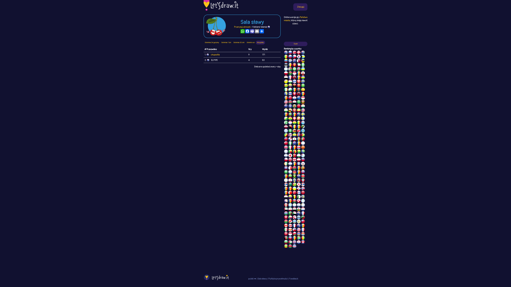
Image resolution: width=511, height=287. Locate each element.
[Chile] (286, 160)
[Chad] (290, 65)
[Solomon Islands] (286, 118)
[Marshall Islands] (290, 61)
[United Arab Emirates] (286, 209)
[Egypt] (286, 77)
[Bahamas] (303, 57)
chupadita (215, 54)
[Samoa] (286, 139)
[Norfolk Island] (303, 65)
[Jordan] (290, 242)
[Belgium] (294, 197)
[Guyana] (303, 135)
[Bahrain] (290, 193)
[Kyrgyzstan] (299, 86)
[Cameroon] (294, 151)
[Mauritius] (303, 77)
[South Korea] (299, 57)
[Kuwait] (299, 65)
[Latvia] (286, 127)
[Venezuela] (286, 61)
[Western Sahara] (299, 168)
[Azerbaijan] (294, 201)
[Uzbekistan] (299, 156)
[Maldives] (290, 114)
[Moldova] (299, 139)
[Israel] (303, 143)
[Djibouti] (290, 90)
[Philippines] (294, 230)
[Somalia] (286, 131)
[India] (303, 106)
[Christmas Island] (303, 151)
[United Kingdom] (286, 147)
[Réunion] (286, 188)
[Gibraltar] (303, 73)
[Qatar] (299, 61)
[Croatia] (299, 242)
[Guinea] (303, 238)
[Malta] (290, 168)
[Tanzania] (303, 127)
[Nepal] (294, 217)
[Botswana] (299, 217)
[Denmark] (299, 53)
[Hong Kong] (286, 217)
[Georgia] (294, 160)
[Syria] (286, 197)
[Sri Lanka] (303, 168)
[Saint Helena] (299, 176)
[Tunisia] (294, 94)
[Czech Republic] (294, 57)
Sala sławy (262, 278)
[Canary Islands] (303, 226)
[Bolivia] (294, 123)
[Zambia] (290, 213)
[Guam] (290, 106)
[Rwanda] (303, 69)
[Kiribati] (303, 234)
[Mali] (299, 123)
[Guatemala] (303, 201)
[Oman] (294, 234)
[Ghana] (290, 118)
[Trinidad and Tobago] (294, 77)
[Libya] (299, 102)
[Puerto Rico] (290, 226)
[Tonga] (286, 143)
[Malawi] (290, 246)
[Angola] (294, 86)
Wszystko (260, 42)
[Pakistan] (286, 123)
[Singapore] (303, 98)
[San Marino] (290, 172)
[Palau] (303, 118)
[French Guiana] (286, 98)
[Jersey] (299, 184)
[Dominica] (294, 106)
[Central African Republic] (299, 209)
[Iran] (290, 209)
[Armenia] (299, 234)
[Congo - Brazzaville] (286, 135)
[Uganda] (303, 102)
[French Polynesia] (290, 180)
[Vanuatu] (290, 73)
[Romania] (294, 127)
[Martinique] (294, 114)
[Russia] (290, 53)
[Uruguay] (303, 205)
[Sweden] (303, 114)
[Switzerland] (294, 118)
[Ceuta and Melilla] (299, 77)
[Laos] (286, 168)
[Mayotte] (303, 164)
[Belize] (299, 164)
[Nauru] (303, 81)
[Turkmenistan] (290, 184)
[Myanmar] (290, 98)
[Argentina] (286, 69)
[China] (299, 106)
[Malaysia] (303, 110)
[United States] (286, 102)
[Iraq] (294, 209)
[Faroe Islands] (290, 135)
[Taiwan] (303, 221)
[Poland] (286, 73)
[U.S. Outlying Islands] (299, 143)
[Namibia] (299, 69)
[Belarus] (294, 168)
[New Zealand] (286, 106)
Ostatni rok (251, 42)
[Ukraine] (294, 188)
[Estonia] (286, 65)
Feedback (293, 278)
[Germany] (294, 172)
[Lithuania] (290, 176)
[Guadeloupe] (294, 147)
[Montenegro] (294, 110)
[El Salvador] (286, 156)
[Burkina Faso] (286, 221)
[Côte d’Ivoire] (286, 164)
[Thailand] (290, 94)
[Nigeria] (290, 143)
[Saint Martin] (290, 77)
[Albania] (299, 94)
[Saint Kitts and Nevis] (303, 217)
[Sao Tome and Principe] (286, 86)
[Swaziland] (299, 180)
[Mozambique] (303, 61)
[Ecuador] (290, 86)
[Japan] (290, 156)
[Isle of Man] (286, 234)
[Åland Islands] (290, 201)
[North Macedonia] (303, 147)
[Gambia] (286, 213)
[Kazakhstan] (290, 205)
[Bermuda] (290, 160)
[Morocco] (303, 193)
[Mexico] (286, 230)
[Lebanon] (294, 139)
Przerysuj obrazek (242, 27)
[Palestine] (286, 193)
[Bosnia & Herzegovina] (286, 94)
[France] (294, 226)
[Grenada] (286, 246)
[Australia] (294, 61)
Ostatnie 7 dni (226, 42)
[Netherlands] (303, 209)
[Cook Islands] (299, 98)
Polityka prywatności (278, 278)
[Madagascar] (290, 69)
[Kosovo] (286, 114)
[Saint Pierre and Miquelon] (303, 197)
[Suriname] (303, 176)
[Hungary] (290, 81)
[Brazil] (294, 69)
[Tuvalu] (303, 156)
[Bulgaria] (286, 242)
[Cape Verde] (294, 246)
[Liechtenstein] (303, 160)
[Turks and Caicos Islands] (299, 213)
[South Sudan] (286, 176)
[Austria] (299, 160)
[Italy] (290, 147)
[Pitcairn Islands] (303, 53)
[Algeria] (299, 197)
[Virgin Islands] (299, 221)
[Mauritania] (303, 86)
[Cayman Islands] (299, 226)
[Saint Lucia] (303, 131)
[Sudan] (294, 213)
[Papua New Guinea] (290, 127)
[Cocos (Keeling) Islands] (294, 143)
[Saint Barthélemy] (303, 213)
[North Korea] (294, 53)
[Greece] (286, 151)
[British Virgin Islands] (299, 114)
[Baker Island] (299, 230)
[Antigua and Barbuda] (303, 180)
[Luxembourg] (290, 123)
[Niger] (286, 110)
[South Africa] (299, 238)
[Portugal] (303, 139)
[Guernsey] (290, 230)
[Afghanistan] (286, 238)
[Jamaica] (294, 176)
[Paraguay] (294, 98)
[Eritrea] (299, 131)
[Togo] (294, 184)
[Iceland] (294, 242)
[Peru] (286, 205)
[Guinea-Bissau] (299, 151)
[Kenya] (290, 102)
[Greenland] (299, 201)
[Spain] (303, 90)
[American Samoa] (286, 201)
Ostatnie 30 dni (238, 42)
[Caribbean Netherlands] (294, 90)
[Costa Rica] (299, 147)
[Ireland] (286, 90)
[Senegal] (286, 57)
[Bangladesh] (299, 90)
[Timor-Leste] (294, 156)
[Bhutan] (299, 118)
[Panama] (290, 139)
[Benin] (290, 151)
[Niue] (286, 81)
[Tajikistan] (294, 164)
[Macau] (290, 131)
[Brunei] (290, 110)
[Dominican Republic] (299, 188)
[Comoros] (290, 217)
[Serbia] (286, 184)
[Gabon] (294, 135)
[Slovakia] (303, 172)
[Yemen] (294, 102)
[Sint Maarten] (290, 188)
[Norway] (303, 188)
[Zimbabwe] (294, 131)
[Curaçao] (299, 127)
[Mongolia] (299, 135)
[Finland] (294, 81)
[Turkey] (294, 193)
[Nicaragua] (290, 164)
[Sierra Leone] (294, 205)
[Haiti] (290, 238)
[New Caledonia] (303, 230)
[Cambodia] (303, 242)
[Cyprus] (286, 180)
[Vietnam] (294, 65)
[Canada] (286, 226)
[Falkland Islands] (286, 53)
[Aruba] (294, 221)
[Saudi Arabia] (286, 172)
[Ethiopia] (299, 110)
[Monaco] (294, 73)
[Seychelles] (290, 221)
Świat (296, 44)
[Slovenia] (290, 57)
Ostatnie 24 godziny (212, 42)
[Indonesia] (290, 234)
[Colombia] (290, 197)
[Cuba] (299, 193)
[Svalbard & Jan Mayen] (299, 172)
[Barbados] (294, 180)
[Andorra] (294, 238)
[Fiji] (303, 123)
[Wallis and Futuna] (299, 81)
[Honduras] (299, 205)
